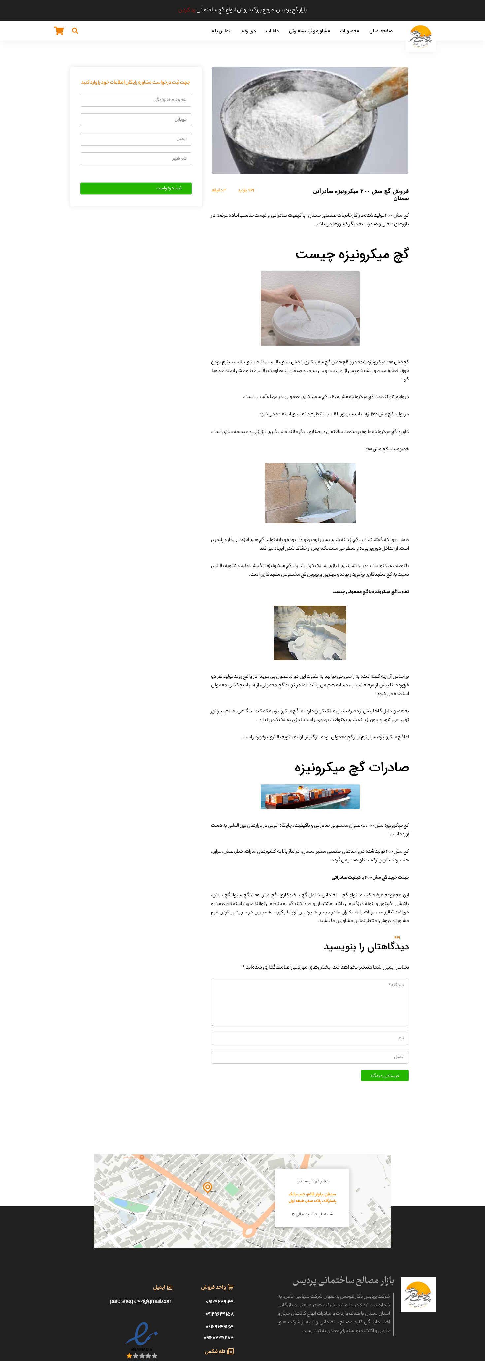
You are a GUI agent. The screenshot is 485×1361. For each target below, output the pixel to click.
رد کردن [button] (186, 10)
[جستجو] (74, 30)
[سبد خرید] (58, 31)
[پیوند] (421, 37)
